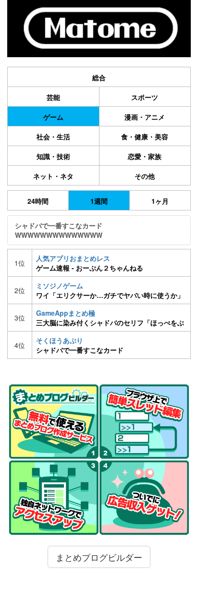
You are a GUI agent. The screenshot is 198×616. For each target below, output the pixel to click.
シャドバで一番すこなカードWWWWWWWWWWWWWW (58, 230)
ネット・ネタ (53, 176)
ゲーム (53, 117)
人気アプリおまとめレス (89, 262)
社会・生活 (53, 136)
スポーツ (144, 97)
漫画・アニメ (144, 117)
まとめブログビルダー (99, 557)
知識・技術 (53, 156)
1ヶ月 (160, 201)
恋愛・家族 (144, 156)
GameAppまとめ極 (111, 317)
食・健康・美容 (144, 136)
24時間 (38, 201)
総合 (99, 77)
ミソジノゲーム (110, 290)
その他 (145, 176)
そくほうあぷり (80, 345)
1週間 (99, 201)
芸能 (53, 97)
